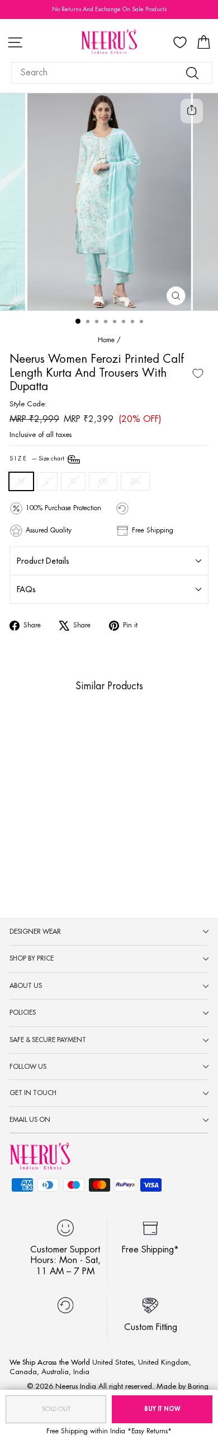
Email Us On (30, 1119)
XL (73, 480)
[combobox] (111, 73)
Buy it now (162, 1409)
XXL (103, 480)
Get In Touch (33, 1092)
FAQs (26, 589)
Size (38, 459)
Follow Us (28, 1066)
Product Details (43, 561)
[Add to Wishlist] (197, 373)
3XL (135, 480)
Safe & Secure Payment (48, 1039)
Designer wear (35, 931)
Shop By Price (32, 958)
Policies (23, 1012)
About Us (26, 985)
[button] (25, 817)
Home (106, 340)
